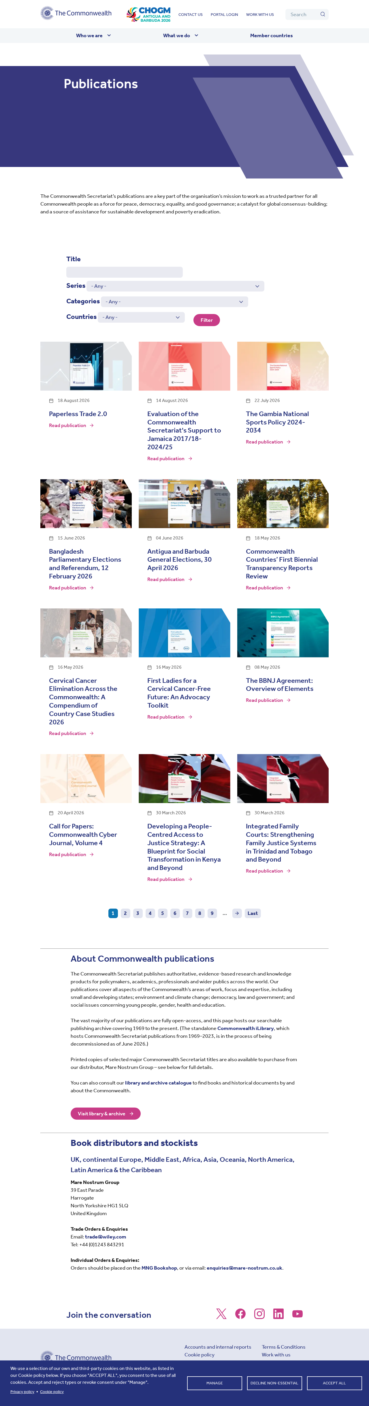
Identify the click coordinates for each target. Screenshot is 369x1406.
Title (73, 259)
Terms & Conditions (284, 1347)
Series (76, 285)
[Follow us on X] (221, 1316)
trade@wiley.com (105, 1237)
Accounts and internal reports (217, 1347)
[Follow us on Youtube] (297, 1316)
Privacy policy (22, 1391)
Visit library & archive (101, 1113)
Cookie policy (199, 1355)
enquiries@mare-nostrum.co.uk (244, 1268)
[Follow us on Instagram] (259, 1316)
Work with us (260, 14)
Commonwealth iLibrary (245, 1028)
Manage (214, 1383)
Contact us (190, 14)
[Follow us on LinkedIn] (278, 1316)
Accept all (334, 1383)
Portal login (224, 14)
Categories (83, 301)
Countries (81, 317)
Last (253, 913)
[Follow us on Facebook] (240, 1316)
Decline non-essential (274, 1383)
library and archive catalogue (158, 1083)
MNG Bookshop (159, 1268)
